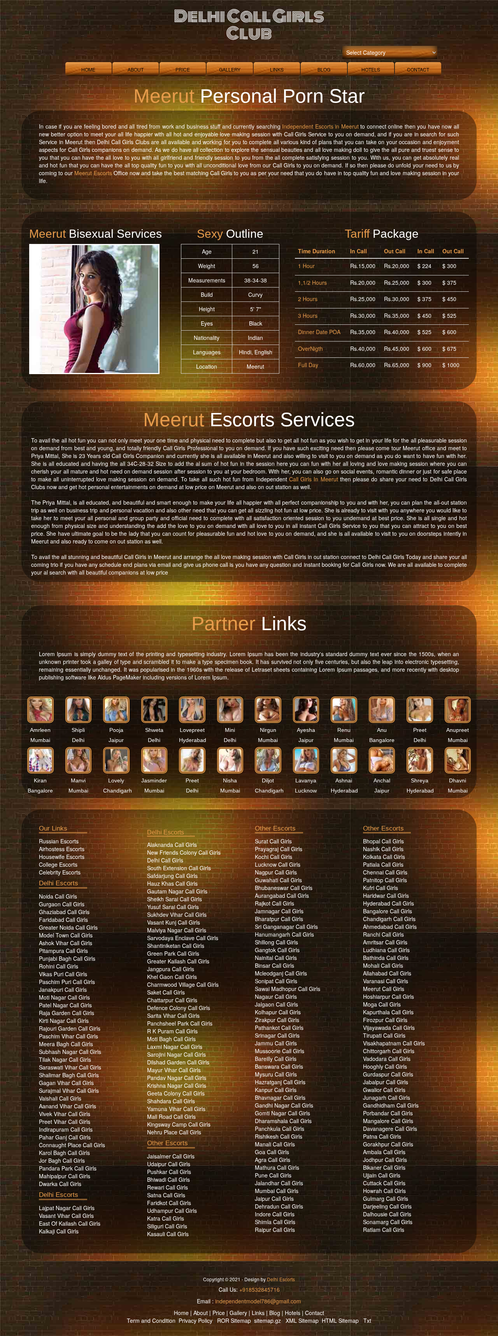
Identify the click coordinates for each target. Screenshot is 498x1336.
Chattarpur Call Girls (172, 1000)
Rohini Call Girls (58, 966)
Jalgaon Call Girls (276, 1004)
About (136, 69)
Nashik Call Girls (383, 849)
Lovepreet (192, 730)
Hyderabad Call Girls (388, 903)
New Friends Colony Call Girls (184, 852)
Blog (323, 69)
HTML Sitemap (340, 1320)
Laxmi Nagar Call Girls (174, 1046)
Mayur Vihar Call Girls (174, 1070)
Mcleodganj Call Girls (281, 973)
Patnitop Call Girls (385, 880)
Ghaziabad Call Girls (64, 912)
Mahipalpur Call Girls (64, 1176)
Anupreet (457, 730)
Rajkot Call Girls (274, 903)
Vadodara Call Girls (386, 1059)
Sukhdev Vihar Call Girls (177, 914)
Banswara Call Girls (279, 1066)
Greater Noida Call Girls (68, 927)
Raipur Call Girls (275, 1229)
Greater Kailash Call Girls (178, 961)
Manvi (78, 780)
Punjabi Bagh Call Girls (67, 958)
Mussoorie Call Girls (279, 1051)
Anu (382, 730)
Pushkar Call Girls (169, 1172)
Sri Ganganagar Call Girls (286, 926)
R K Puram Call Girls (172, 1031)
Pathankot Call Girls (279, 1027)
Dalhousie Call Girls (387, 1214)
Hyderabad (192, 740)
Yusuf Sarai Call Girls (173, 907)
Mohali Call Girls (383, 965)
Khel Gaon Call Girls (172, 977)
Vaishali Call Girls (60, 1098)
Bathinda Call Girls (386, 958)
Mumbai (40, 740)
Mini (230, 730)
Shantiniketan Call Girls (175, 945)
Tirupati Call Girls (384, 1035)
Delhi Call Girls (165, 860)
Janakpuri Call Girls (63, 989)
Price (182, 69)
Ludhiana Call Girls (386, 950)
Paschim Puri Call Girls (67, 982)
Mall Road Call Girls (171, 1116)
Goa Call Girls (272, 1152)
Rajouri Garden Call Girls (69, 1028)
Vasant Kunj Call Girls (173, 922)
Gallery (229, 69)
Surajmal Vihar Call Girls (69, 1090)
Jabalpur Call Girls (385, 1082)
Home (88, 69)
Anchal (382, 780)
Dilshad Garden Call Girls (178, 1062)
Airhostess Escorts (61, 849)
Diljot (268, 780)
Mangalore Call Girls (388, 1121)
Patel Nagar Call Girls (65, 1005)
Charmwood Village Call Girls (183, 984)
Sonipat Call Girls (276, 981)
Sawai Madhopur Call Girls (287, 989)
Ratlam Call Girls (383, 1229)
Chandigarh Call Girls (389, 919)
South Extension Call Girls (179, 868)
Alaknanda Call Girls (172, 844)
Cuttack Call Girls (384, 1183)
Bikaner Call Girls (384, 1167)
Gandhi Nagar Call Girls (284, 1105)
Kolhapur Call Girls (278, 1012)
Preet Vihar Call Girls (64, 1121)
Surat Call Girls (273, 841)
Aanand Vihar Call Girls (67, 1106)
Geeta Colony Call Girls (176, 1093)
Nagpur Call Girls (276, 872)
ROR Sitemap (234, 1320)
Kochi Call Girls (273, 856)
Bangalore (382, 740)
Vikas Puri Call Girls (63, 974)
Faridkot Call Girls (169, 1203)
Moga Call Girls (382, 1004)
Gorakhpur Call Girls (388, 1144)
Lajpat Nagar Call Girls (67, 1208)
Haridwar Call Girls (386, 895)
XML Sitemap (302, 1320)
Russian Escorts (59, 841)
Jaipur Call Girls (274, 1198)
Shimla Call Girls (275, 1222)
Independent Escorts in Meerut (320, 126)
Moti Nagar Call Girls (64, 997)
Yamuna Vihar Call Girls (176, 1109)
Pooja (116, 730)
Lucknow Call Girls (277, 864)
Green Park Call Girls (173, 953)
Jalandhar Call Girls (279, 1183)
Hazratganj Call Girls (280, 1082)
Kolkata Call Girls (384, 856)
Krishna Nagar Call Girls (176, 1085)
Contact (418, 69)
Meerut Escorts (93, 173)
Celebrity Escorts (60, 872)
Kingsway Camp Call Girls (178, 1124)
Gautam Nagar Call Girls (177, 891)
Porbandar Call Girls (388, 1113)
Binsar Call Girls (274, 965)
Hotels (370, 69)
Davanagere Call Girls (390, 1128)
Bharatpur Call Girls (279, 919)
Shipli (78, 730)
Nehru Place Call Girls (174, 1132)
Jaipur (116, 740)
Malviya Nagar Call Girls (176, 930)
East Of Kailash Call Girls (69, 1223)
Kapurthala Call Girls (388, 1012)
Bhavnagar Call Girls (280, 1097)
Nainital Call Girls (276, 958)
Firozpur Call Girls (385, 1020)
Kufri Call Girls (380, 888)
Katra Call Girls (165, 1218)
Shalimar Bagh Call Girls (69, 1075)
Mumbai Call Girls (276, 1191)
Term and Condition (151, 1320)
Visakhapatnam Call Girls (394, 1043)
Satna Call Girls (166, 1195)
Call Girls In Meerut (313, 479)
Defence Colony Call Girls (178, 1008)
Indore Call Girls (275, 1214)
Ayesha (306, 730)
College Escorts (58, 864)
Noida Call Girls (58, 896)
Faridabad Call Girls (63, 919)
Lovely (116, 780)
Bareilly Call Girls (275, 1059)
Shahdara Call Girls (171, 1101)
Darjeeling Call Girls (387, 1206)
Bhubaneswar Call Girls (283, 888)
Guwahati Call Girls (278, 880)
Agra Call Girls (272, 1160)
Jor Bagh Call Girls (62, 1160)
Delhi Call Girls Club (249, 24)
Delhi (78, 740)
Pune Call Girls (273, 1175)
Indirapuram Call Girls (66, 1129)
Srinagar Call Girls (277, 1035)
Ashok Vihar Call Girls (65, 943)
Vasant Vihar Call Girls (66, 1215)
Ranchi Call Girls (383, 934)
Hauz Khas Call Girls (172, 883)
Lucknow (306, 790)
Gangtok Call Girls (277, 950)
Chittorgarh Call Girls (388, 1051)
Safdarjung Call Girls (172, 876)
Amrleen (40, 730)
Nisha (230, 780)
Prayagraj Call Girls (278, 849)
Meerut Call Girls (383, 989)
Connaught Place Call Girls (72, 1145)
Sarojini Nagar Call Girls (176, 1054)
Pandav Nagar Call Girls (176, 1078)
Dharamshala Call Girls (283, 1121)
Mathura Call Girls (277, 1167)
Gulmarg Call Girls (385, 1198)
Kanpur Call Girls (275, 1090)
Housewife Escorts (61, 856)
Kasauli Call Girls (168, 1234)
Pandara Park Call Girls (67, 1168)
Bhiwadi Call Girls (168, 1179)
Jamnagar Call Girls (279, 911)
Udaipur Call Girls (168, 1164)
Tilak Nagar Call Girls (65, 1059)
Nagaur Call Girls (276, 996)
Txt (367, 1320)
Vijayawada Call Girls (389, 1027)
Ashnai (343, 780)
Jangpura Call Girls (170, 969)
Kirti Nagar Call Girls (64, 1020)
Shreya (419, 780)
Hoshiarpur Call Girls (388, 996)
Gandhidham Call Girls (391, 1105)
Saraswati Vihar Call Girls (70, 1067)
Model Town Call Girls (66, 935)
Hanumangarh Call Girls (284, 934)
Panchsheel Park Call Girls (179, 1023)
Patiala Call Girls (383, 864)
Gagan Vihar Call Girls (66, 1083)
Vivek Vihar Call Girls (64, 1114)
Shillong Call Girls (276, 942)
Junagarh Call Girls (386, 1097)
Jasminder (154, 780)
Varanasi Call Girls (385, 981)
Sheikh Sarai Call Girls (174, 899)
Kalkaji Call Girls (59, 1231)
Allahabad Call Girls (387, 973)
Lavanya (305, 780)
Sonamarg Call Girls (387, 1222)
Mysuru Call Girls (276, 1074)
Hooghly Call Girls (385, 1066)
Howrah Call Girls (384, 1191)
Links (277, 69)
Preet (419, 730)
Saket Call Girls (166, 992)
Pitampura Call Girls (63, 951)
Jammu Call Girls (276, 1043)
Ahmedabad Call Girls (390, 926)
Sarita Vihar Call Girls (173, 1015)
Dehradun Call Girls (279, 1206)
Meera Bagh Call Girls (66, 1044)
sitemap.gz (267, 1320)
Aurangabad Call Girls (282, 895)
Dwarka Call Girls (60, 1184)
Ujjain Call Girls (381, 1175)
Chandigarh (117, 790)
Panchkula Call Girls (279, 1128)
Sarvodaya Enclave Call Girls (182, 938)
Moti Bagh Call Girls (171, 1039)
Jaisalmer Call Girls (171, 1156)
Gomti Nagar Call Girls (282, 1113)
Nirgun (268, 730)
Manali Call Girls (275, 1144)
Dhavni (457, 780)
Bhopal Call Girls (383, 841)
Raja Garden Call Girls (66, 1013)
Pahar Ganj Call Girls (65, 1137)
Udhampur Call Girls (172, 1210)
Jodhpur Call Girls (385, 1160)
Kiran (40, 780)
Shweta (154, 730)
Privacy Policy (195, 1320)
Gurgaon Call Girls (61, 904)
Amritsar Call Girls (385, 942)
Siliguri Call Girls (167, 1226)
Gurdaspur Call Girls (388, 1074)
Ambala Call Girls (384, 1152)
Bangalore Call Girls (387, 911)
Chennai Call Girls (385, 872)
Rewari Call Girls (167, 1187)
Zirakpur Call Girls (277, 1020)
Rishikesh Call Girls (278, 1136)
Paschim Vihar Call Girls (68, 1036)
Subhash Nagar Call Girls (70, 1052)
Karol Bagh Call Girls (64, 1153)
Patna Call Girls (382, 1136)
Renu (344, 730)
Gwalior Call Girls (384, 1090)
